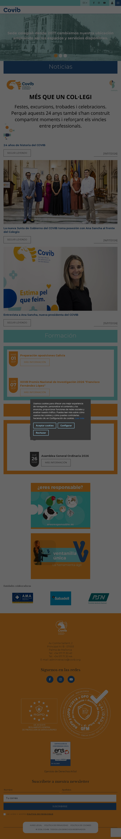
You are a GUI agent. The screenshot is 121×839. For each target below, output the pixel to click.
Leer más (79, 418)
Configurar (66, 425)
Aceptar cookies (45, 425)
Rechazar (41, 432)
